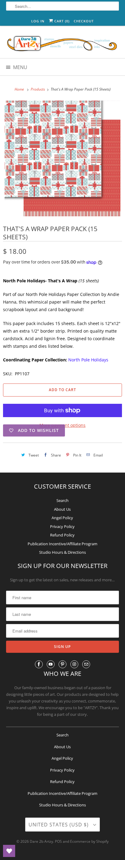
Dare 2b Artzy (41, 841)
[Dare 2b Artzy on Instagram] (74, 664)
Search (62, 500)
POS (58, 841)
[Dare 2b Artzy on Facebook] (39, 664)
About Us (62, 509)
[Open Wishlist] (9, 851)
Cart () (61, 21)
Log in (38, 21)
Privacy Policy (62, 526)
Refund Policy (62, 535)
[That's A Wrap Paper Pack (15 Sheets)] (62, 158)
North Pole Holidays (88, 360)
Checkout (84, 21)
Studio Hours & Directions (62, 552)
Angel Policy (62, 517)
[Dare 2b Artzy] (62, 44)
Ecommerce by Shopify (89, 841)
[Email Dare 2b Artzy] (86, 664)
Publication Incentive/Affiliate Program (62, 543)
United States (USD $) (59, 824)
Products (38, 89)
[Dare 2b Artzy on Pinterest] (62, 664)
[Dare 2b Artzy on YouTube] (51, 664)
